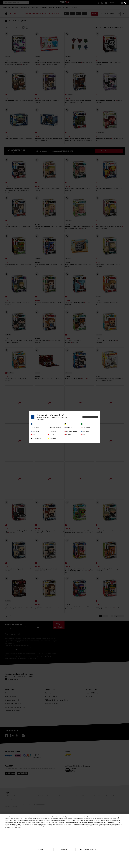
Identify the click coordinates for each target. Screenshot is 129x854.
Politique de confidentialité (14, 828)
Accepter (41, 849)
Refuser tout (64, 849)
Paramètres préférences (88, 849)
